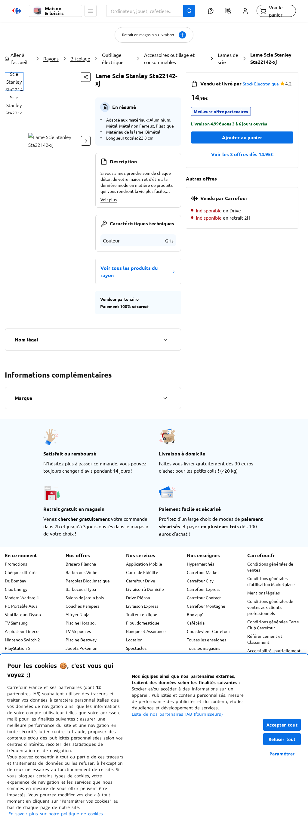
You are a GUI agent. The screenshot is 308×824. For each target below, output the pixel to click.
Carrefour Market (203, 572)
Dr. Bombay (15, 580)
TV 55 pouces (78, 631)
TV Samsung (16, 622)
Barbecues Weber (82, 572)
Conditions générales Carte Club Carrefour (273, 624)
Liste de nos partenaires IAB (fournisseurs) (177, 714)
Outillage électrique (113, 58)
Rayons (51, 58)
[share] (86, 77)
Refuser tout (282, 739)
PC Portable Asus (21, 606)
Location (134, 639)
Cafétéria (196, 622)
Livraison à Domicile (145, 589)
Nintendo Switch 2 (22, 639)
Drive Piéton (138, 597)
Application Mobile (144, 563)
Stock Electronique (261, 83)
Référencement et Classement (264, 639)
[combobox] (150, 11)
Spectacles (136, 648)
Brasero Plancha (81, 563)
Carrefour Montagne (206, 606)
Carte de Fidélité (142, 572)
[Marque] (165, 398)
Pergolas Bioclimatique (88, 580)
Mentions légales (263, 592)
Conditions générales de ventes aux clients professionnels (270, 607)
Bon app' (195, 614)
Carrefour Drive (140, 580)
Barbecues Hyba (81, 589)
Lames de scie (228, 58)
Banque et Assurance (146, 631)
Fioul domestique (142, 622)
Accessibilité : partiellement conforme (274, 653)
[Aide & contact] (211, 11)
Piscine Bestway (81, 639)
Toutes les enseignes (206, 639)
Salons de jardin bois (85, 597)
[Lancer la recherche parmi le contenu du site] (189, 11)
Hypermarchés (200, 563)
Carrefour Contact (204, 597)
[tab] (14, 81)
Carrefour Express (203, 589)
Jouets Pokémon (81, 648)
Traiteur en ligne (141, 614)
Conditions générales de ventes (270, 566)
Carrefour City (200, 580)
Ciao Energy (16, 589)
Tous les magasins (203, 648)
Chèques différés (21, 572)
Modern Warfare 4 (22, 597)
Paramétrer (282, 754)
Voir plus (108, 199)
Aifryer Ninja (77, 614)
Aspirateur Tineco (21, 631)
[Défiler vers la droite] (86, 141)
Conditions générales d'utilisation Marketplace (271, 581)
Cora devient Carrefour (208, 631)
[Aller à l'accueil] (17, 11)
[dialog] (154, 739)
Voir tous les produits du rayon (129, 271)
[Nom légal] (165, 340)
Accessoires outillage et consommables (169, 58)
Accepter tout (282, 725)
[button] (91, 11)
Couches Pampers (82, 606)
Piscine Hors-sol (81, 622)
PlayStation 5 (17, 648)
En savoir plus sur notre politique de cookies (55, 813)
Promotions (16, 563)
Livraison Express (142, 606)
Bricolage (80, 58)
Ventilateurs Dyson (23, 614)
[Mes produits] (228, 11)
